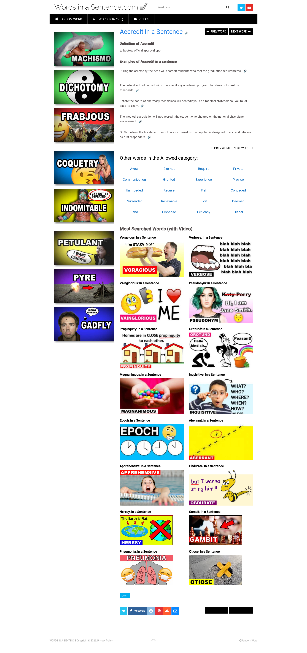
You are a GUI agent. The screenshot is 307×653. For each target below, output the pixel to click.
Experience (203, 179)
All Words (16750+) (108, 19)
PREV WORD (221, 148)
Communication (134, 179)
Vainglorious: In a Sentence (139, 283)
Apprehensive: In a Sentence (140, 466)
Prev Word (218, 31)
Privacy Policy (105, 640)
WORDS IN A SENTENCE (63, 640)
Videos (143, 19)
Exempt (169, 169)
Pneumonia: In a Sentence (138, 551)
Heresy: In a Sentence (135, 512)
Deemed (238, 201)
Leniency (203, 212)
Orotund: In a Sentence (205, 329)
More (124, 596)
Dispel (238, 212)
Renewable (169, 201)
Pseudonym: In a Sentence (208, 283)
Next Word (239, 31)
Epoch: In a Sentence (135, 420)
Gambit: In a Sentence (204, 512)
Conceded (238, 190)
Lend (134, 212)
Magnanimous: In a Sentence (140, 374)
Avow (134, 169)
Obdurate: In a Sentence (206, 466)
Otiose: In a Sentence (204, 551)
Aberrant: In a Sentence (206, 420)
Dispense (169, 212)
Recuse (168, 190)
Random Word (70, 19)
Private (238, 169)
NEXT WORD (242, 148)
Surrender (134, 201)
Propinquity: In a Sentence (138, 329)
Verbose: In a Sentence (205, 237)
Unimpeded (134, 190)
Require (203, 169)
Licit (204, 201)
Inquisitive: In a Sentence (207, 374)
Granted (169, 179)
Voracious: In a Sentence (138, 237)
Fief (203, 190)
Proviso (238, 179)
